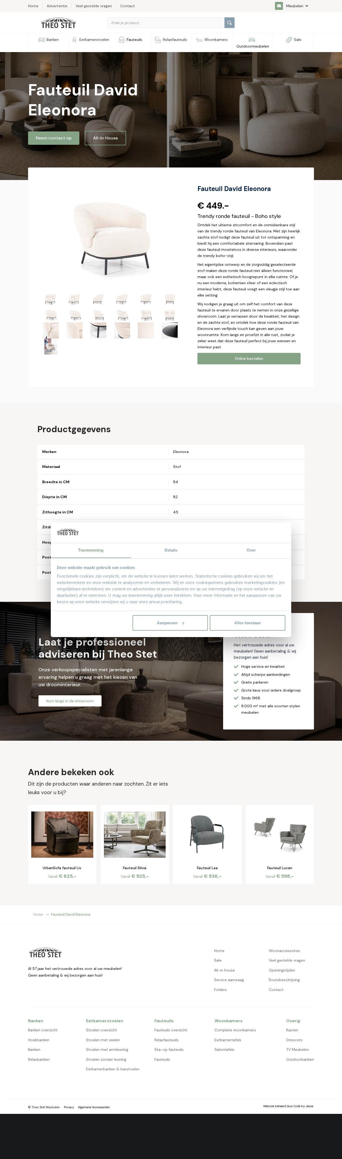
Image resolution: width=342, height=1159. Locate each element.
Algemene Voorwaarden (94, 1107)
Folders (220, 989)
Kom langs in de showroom (70, 700)
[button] (294, 6)
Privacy (69, 1107)
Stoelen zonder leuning (106, 1059)
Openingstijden (282, 970)
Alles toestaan (247, 623)
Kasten (292, 1030)
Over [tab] (251, 550)
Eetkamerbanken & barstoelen (112, 1069)
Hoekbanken (38, 1039)
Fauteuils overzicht (170, 1030)
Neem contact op (54, 138)
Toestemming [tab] (90, 550)
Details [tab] (171, 550)
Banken (34, 1049)
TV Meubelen (297, 1049)
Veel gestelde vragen (287, 960)
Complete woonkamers (235, 1030)
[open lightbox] (110, 232)
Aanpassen (167, 623)
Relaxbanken (39, 1059)
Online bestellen (249, 358)
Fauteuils (162, 1059)
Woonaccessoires (284, 950)
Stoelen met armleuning (107, 1049)
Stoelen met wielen (103, 1039)
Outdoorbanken (300, 1059)
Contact (276, 989)
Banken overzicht (43, 1030)
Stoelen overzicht (101, 1030)
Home (38, 914)
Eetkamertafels (228, 1039)
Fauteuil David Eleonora (70, 914)
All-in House (105, 138)
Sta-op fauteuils (169, 1049)
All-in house (224, 970)
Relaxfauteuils (166, 1039)
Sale (217, 960)
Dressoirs (294, 1039)
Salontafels (224, 1049)
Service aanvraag (229, 979)
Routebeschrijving (284, 979)
